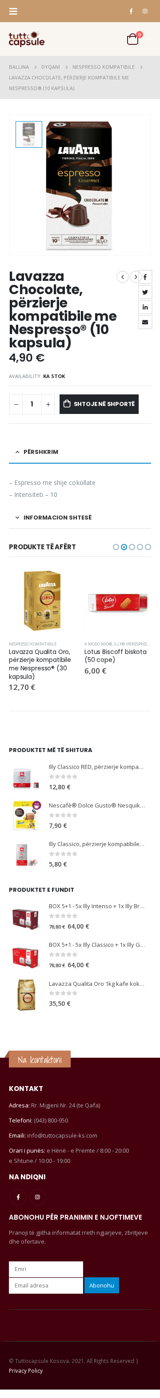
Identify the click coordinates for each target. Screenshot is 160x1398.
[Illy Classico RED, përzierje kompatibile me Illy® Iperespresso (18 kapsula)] (25, 777)
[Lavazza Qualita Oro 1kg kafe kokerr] (25, 994)
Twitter (145, 292)
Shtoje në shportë (104, 404)
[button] (116, 547)
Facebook (145, 277)
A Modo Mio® (98, 644)
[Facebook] (131, 11)
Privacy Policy (26, 1370)
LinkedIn (145, 307)
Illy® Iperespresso (133, 644)
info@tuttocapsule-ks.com (62, 1135)
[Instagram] (145, 11)
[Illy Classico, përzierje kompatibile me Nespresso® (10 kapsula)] (25, 854)
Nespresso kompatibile (32, 644)
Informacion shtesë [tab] (58, 517)
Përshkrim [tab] (41, 452)
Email (145, 322)
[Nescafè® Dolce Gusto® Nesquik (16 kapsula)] (25, 815)
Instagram (37, 1197)
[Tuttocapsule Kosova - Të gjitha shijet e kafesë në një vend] (26, 39)
